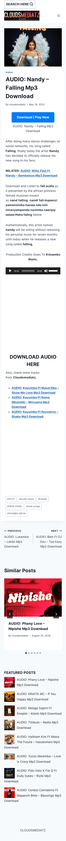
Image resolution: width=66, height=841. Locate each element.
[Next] (56, 614)
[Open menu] (58, 15)
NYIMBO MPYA (16, 513)
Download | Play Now (33, 117)
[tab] (26, 653)
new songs (33, 506)
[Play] (10, 271)
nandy (42, 498)
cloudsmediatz (17, 104)
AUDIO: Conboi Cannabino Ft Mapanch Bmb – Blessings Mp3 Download (32, 795)
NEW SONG (14, 506)
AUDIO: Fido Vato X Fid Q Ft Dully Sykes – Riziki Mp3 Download (30, 776)
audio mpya (26, 498)
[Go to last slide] (10, 614)
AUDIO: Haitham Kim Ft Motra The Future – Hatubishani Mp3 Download (32, 742)
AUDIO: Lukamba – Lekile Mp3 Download (16, 538)
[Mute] (46, 271)
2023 (11, 498)
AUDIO (9, 72)
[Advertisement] (33, 313)
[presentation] (33, 597)
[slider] (54, 270)
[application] (33, 270)
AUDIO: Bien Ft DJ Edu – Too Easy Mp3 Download (49, 538)
